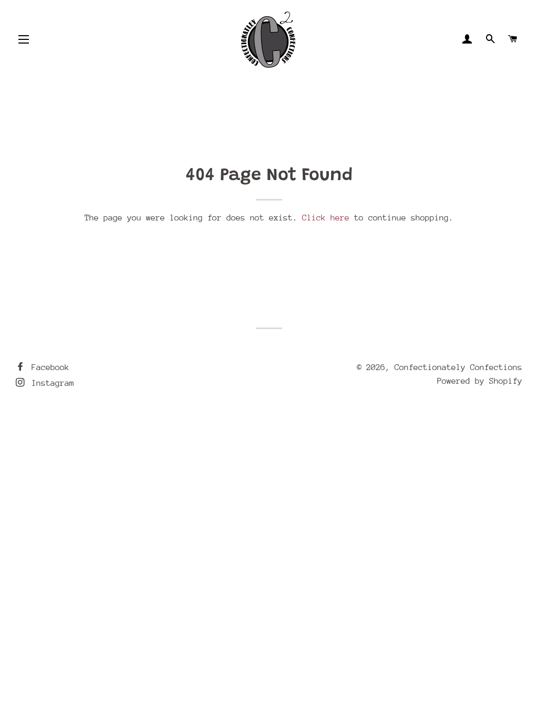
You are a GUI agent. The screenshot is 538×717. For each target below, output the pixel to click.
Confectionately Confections (458, 367)
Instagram (50, 383)
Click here (325, 218)
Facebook (48, 367)
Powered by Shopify (479, 381)
